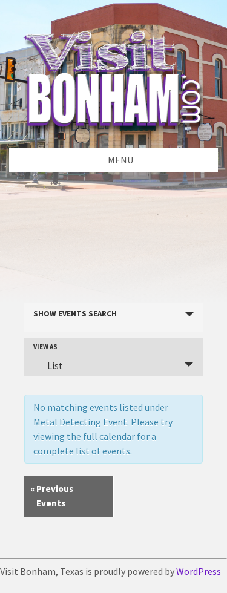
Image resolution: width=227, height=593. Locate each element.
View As (45, 347)
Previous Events (51, 496)
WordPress (198, 571)
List (55, 365)
